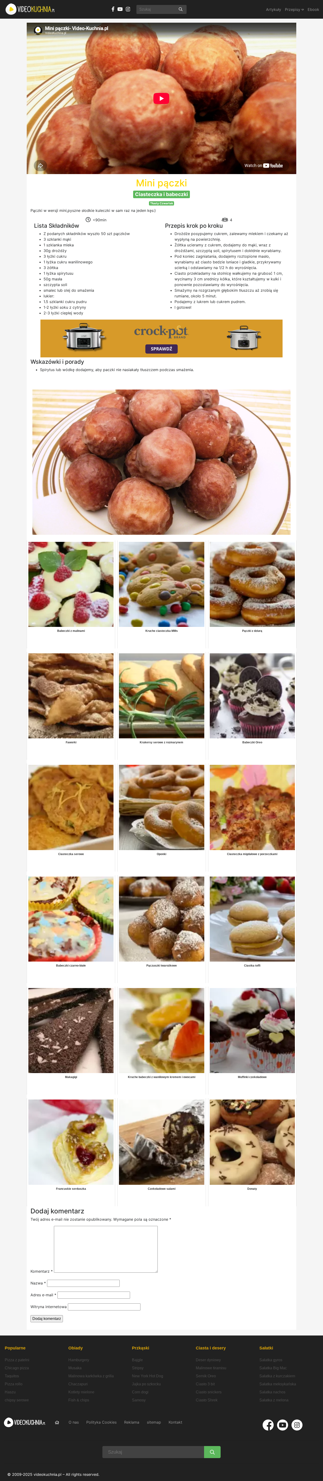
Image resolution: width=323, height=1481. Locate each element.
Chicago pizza (17, 1368)
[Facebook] (268, 1425)
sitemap (154, 1422)
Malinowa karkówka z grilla (91, 1376)
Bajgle (137, 1360)
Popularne (15, 1348)
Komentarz (42, 1271)
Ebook (313, 9)
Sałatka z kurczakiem (277, 1376)
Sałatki (266, 1348)
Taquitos (12, 1376)
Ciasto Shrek (207, 1400)
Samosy (139, 1400)
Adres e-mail (43, 1295)
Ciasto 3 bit (205, 1384)
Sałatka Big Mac (273, 1368)
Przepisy (293, 9)
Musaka (75, 1368)
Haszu (10, 1392)
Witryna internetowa (49, 1306)
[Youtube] (282, 1425)
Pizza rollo (13, 1384)
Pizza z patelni (17, 1360)
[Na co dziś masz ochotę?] (181, 9)
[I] (297, 1425)
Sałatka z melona (273, 1400)
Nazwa (38, 1283)
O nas (74, 1422)
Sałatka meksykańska (277, 1384)
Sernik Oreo (206, 1376)
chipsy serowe (17, 1400)
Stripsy (138, 1368)
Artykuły (273, 9)
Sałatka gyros (270, 1360)
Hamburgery (78, 1360)
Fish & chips (78, 1400)
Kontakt (175, 1422)
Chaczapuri (78, 1384)
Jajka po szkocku (146, 1384)
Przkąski (140, 1348)
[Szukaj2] (212, 1452)
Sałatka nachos (272, 1392)
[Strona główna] (30, 9)
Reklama (131, 1422)
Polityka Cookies (101, 1422)
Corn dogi (140, 1392)
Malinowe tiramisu (211, 1368)
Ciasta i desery (211, 1348)
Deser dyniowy (208, 1360)
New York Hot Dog (147, 1376)
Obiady (75, 1348)
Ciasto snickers (209, 1392)
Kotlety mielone (81, 1392)
